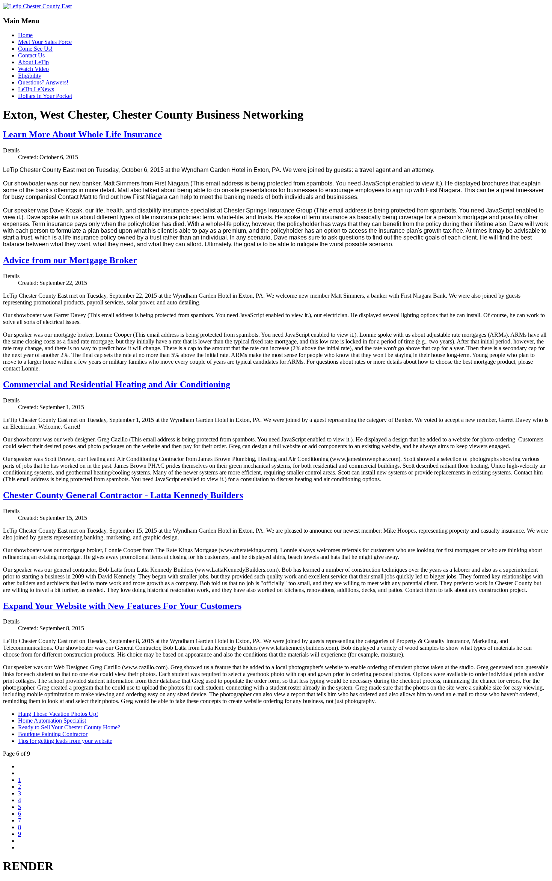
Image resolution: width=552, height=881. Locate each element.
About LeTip (33, 62)
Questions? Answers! (43, 82)
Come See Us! (35, 48)
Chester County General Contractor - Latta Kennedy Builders (123, 495)
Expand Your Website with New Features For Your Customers (122, 606)
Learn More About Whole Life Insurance (82, 134)
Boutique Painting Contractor (52, 734)
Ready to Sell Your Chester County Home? (69, 727)
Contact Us (31, 55)
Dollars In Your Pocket (45, 96)
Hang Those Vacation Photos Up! (58, 714)
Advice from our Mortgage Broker (70, 260)
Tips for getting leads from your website (65, 741)
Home (25, 35)
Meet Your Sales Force (45, 42)
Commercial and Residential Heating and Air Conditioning (116, 384)
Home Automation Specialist (52, 720)
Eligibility (29, 75)
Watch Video (33, 69)
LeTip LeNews (36, 89)
